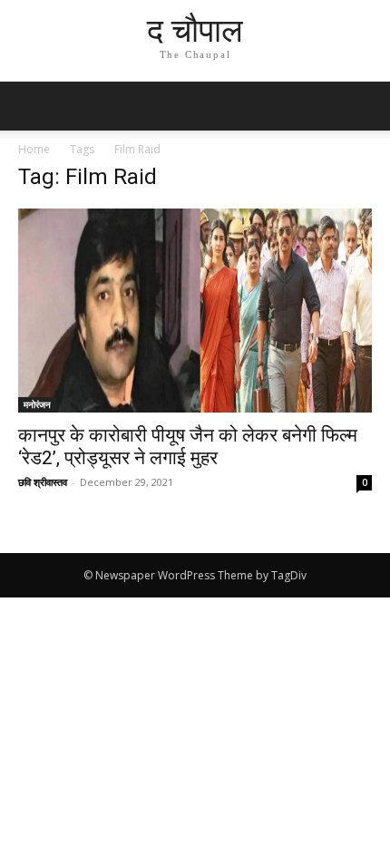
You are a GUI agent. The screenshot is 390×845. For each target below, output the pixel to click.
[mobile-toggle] (31, 106)
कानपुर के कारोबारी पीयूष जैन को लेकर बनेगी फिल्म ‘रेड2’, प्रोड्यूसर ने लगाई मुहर (187, 446)
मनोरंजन (37, 404)
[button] (364, 106)
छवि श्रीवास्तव (42, 482)
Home (34, 149)
